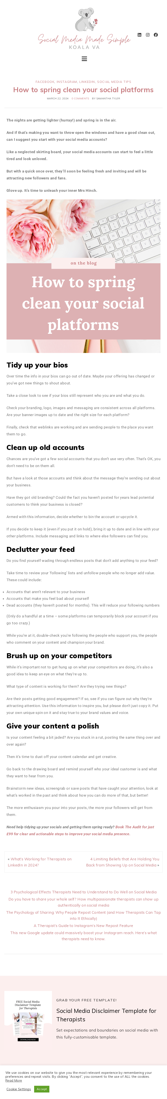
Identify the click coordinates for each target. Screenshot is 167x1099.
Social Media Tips (114, 82)
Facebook (45, 82)
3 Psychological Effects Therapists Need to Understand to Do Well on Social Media (83, 892)
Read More (13, 1081)
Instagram (67, 82)
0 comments (80, 98)
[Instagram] (148, 35)
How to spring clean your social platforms (83, 89)
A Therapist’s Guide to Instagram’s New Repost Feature (83, 925)
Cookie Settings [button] (19, 1089)
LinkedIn (87, 82)
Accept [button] (42, 1089)
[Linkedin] (139, 35)
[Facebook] (156, 35)
